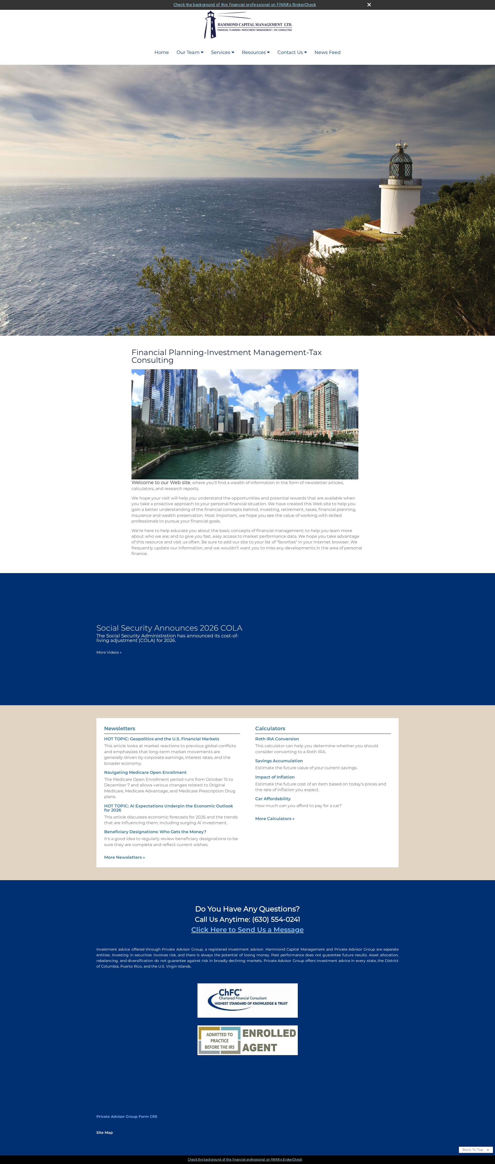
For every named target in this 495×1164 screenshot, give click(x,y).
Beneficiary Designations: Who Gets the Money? (155, 831)
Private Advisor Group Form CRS (126, 1116)
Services (220, 52)
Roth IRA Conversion (277, 738)
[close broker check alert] (369, 5)
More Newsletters (124, 857)
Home (161, 52)
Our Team (188, 52)
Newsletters (119, 728)
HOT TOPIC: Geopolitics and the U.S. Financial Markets (161, 738)
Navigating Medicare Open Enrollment (145, 772)
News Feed (328, 52)
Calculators (270, 728)
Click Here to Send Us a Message (247, 930)
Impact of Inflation (275, 777)
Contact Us (290, 52)
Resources (254, 52)
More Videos (109, 652)
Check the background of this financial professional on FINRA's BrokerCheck (245, 4)
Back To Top (473, 1150)
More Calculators (275, 818)
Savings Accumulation (279, 760)
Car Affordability (273, 798)
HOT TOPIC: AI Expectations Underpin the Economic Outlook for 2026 (168, 808)
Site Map (104, 1132)
